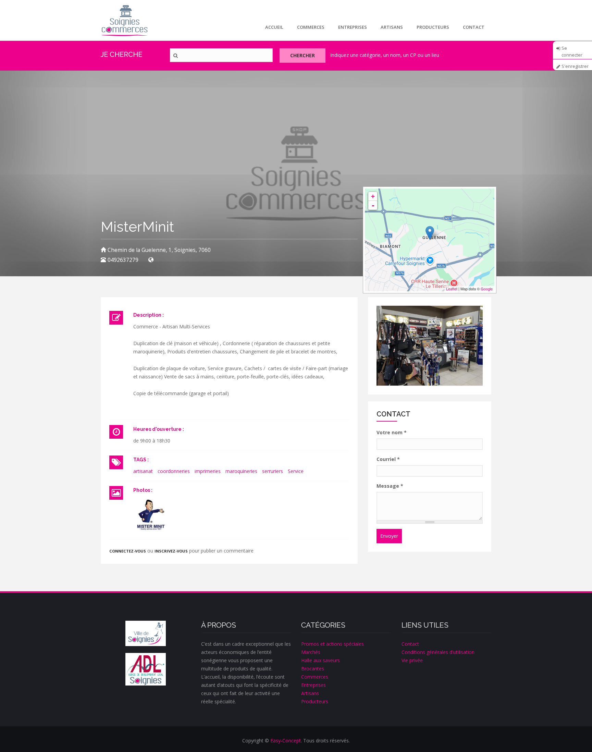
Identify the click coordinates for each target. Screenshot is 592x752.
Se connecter (572, 50)
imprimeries (208, 471)
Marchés (310, 652)
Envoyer (389, 536)
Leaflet (451, 288)
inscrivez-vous (171, 551)
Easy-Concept (285, 740)
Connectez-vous (127, 551)
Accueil (274, 27)
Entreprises (352, 27)
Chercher (302, 55)
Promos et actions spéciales (332, 644)
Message (390, 486)
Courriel (388, 459)
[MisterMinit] (150, 515)
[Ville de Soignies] (145, 633)
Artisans (392, 27)
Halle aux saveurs (320, 660)
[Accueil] (124, 20)
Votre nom (392, 432)
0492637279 (123, 260)
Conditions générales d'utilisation (438, 652)
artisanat (143, 471)
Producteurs (433, 27)
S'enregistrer (575, 66)
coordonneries (174, 471)
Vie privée (412, 660)
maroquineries (241, 471)
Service (296, 471)
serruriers (272, 471)
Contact (473, 27)
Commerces (310, 27)
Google (487, 288)
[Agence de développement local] (145, 669)
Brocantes (312, 668)
